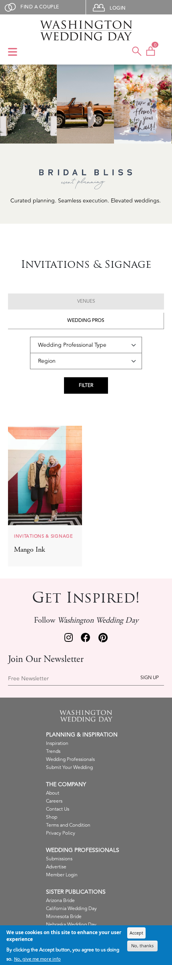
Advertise (56, 867)
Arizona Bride (60, 900)
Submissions (59, 859)
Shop (51, 817)
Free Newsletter (28, 679)
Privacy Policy (60, 833)
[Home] (86, 30)
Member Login (62, 875)
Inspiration (57, 743)
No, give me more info (37, 959)
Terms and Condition (68, 825)
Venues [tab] (86, 301)
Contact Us (57, 809)
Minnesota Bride (64, 916)
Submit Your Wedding (69, 767)
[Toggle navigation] (12, 53)
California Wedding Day (71, 908)
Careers (54, 801)
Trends (53, 751)
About (52, 793)
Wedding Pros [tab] (85, 320)
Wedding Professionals (70, 759)
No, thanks (142, 946)
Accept (136, 933)
